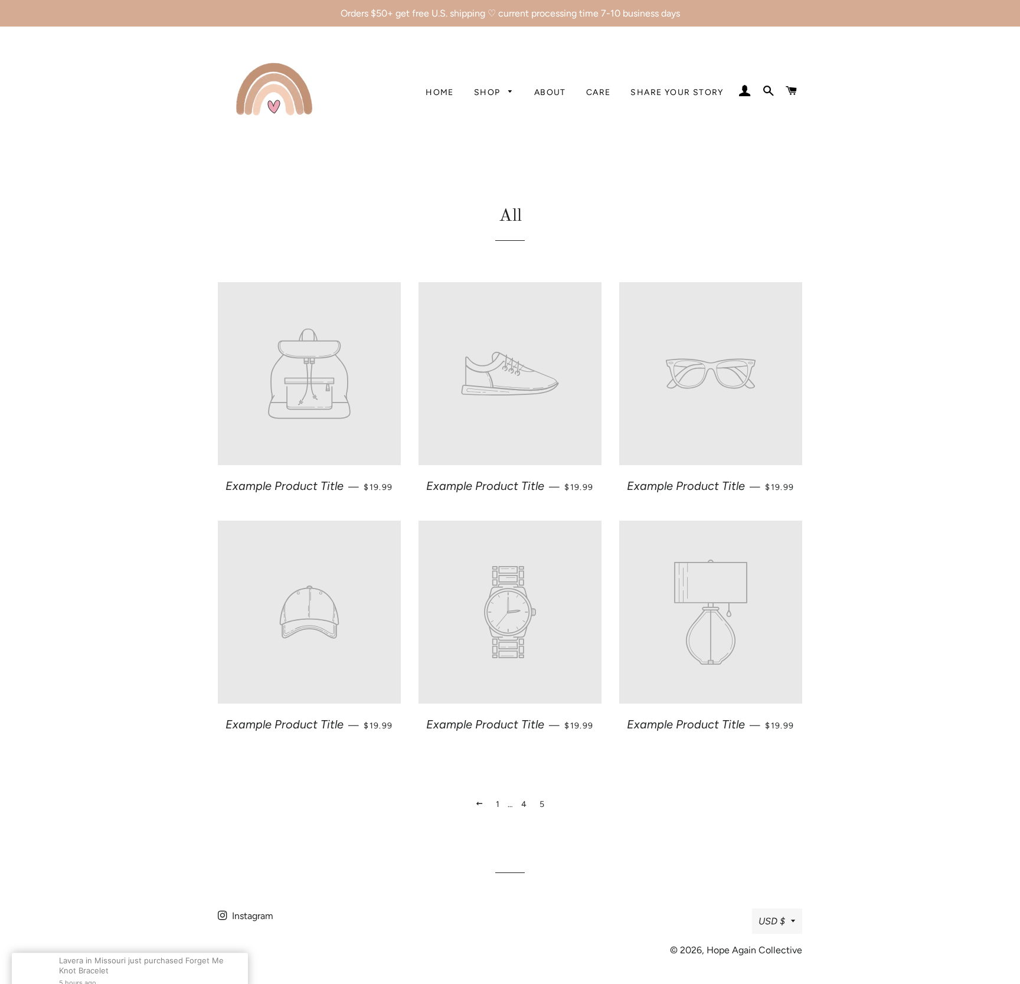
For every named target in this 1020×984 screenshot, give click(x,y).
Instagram (251, 915)
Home (440, 92)
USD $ (772, 921)
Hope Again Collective (754, 950)
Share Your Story (676, 92)
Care (598, 92)
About (550, 92)
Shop (488, 92)
